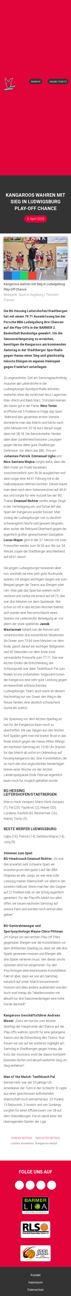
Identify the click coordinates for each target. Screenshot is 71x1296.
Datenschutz (35, 1289)
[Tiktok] (40, 1185)
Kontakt (35, 1275)
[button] (37, 169)
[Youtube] (51, 1185)
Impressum (35, 1282)
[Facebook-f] (19, 1185)
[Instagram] (30, 1185)
